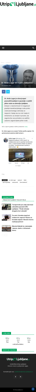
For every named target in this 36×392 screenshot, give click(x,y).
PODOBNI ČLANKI (8, 197)
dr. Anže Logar (12, 180)
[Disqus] (18, 262)
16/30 (28, 341)
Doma (2, 62)
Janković (20, 180)
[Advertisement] (18, 27)
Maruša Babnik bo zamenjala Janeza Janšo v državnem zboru (22, 228)
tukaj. (26, 126)
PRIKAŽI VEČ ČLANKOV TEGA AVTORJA (14, 200)
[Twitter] (8, 91)
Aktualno (4, 209)
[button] (3, 47)
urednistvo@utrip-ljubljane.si (24, 372)
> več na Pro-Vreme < (18, 344)
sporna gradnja (6, 182)
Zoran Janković (23, 182)
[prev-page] (3, 235)
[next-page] (6, 235)
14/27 (7, 341)
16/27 (18, 341)
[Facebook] (4, 91)
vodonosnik (15, 182)
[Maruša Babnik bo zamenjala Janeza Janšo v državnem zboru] (6, 228)
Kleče (25, 180)
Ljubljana (8, 62)
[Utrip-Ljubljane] (18, 4)
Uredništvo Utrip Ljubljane (18, 364)
